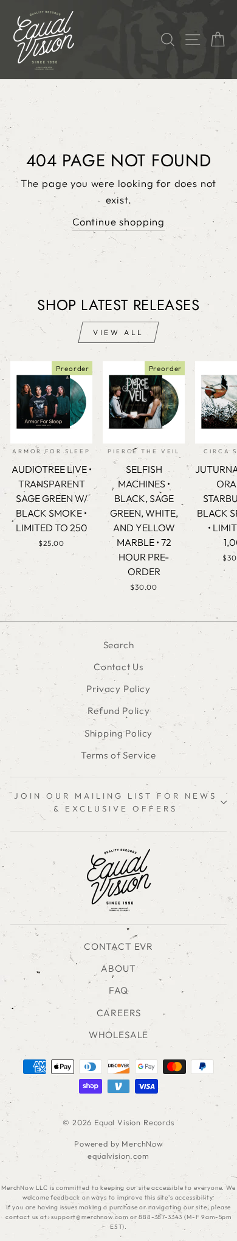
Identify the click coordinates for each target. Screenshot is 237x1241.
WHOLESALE (118, 1035)
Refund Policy (119, 710)
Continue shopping (118, 221)
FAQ (118, 990)
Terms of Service (118, 755)
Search (118, 645)
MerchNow (142, 1143)
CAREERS (119, 1013)
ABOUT (118, 968)
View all (118, 332)
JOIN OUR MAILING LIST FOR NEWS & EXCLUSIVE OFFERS (115, 802)
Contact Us (118, 667)
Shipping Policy (118, 733)
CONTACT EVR (118, 946)
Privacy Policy (118, 689)
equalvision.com (118, 1156)
